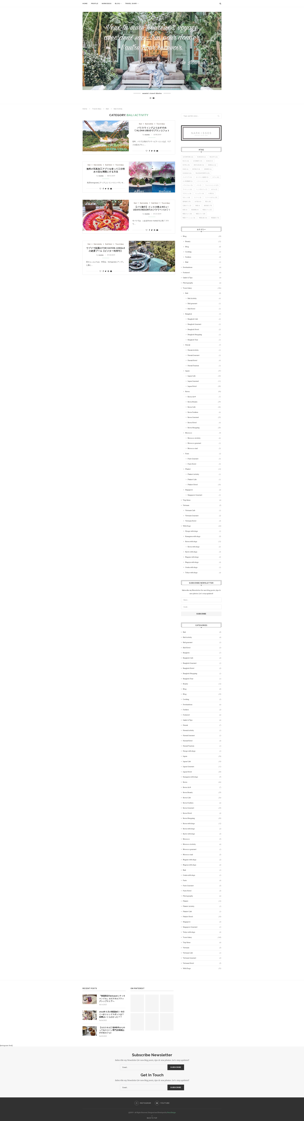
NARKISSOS (106, 3)
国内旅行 (187, 201)
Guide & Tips (202, 277)
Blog (117, 3)
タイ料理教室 (187, 181)
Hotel (186, 165)
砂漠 (185, 209)
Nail (203, 262)
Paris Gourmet (204, 459)
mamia (147, 134)
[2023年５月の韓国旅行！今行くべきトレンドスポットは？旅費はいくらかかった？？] (90, 1015)
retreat (196, 169)
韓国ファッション (189, 218)
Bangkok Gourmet (204, 324)
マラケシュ (187, 193)
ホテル (214, 189)
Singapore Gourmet (204, 495)
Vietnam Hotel (203, 521)
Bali (107, 109)
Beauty (203, 241)
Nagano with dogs (203, 557)
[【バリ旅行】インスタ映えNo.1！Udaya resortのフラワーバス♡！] (106, 215)
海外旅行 (208, 205)
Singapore (203, 490)
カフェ (215, 177)
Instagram (199, 165)
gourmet (197, 161)
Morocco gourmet (204, 443)
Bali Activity (149, 124)
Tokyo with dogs (203, 572)
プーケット (187, 189)
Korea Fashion (204, 412)
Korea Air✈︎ (204, 396)
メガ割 (211, 193)
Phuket (203, 469)
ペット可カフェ (201, 189)
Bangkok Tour (204, 340)
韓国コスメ (200, 214)
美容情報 (195, 209)
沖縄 (197, 205)
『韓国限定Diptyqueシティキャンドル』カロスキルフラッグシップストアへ (112, 998)
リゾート (197, 197)
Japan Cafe (204, 376)
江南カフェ (187, 205)
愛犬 (208, 201)
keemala (212, 165)
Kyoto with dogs (203, 552)
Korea (203, 391)
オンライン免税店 (202, 177)
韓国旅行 (215, 218)
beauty (214, 157)
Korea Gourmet (204, 417)
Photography (202, 283)
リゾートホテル (211, 197)
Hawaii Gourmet (204, 355)
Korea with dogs (203, 541)
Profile (94, 3)
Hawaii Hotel (204, 360)
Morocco (203, 433)
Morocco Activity (204, 438)
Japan (203, 371)
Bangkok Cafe (204, 319)
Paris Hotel (204, 464)
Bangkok (201, 157)
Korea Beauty (204, 402)
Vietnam (202, 505)
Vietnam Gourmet (203, 515)
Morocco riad (204, 448)
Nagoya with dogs (203, 562)
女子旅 (198, 201)
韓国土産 (203, 218)
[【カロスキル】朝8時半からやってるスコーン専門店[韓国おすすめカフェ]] (90, 1031)
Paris (203, 453)
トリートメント (202, 181)
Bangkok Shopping (204, 334)
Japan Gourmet (204, 381)
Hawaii (209, 161)
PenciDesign (171, 1112)
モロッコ (186, 197)
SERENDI (207, 169)
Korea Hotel (204, 422)
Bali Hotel (108, 165)
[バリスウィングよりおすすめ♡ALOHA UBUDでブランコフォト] (106, 136)
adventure (188, 157)
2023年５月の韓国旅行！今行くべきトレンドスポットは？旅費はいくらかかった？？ (111, 1014)
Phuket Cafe (204, 479)
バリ (199, 185)
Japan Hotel (204, 386)
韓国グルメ (187, 214)
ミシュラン (199, 193)
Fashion (203, 257)
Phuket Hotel (204, 484)
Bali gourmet (204, 303)
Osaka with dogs (203, 567)
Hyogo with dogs (203, 531)
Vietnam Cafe (203, 510)
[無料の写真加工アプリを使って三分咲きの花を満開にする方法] (152, 177)
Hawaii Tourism (204, 365)
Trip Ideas (202, 500)
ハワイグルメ (187, 185)
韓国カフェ (207, 209)
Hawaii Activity (204, 350)
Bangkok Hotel (204, 329)
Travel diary (131, 3)
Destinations (202, 267)
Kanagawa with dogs (203, 536)
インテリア (187, 177)
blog (186, 161)
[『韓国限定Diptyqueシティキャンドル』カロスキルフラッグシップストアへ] (90, 999)
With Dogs (202, 526)
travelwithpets (202, 173)
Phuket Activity (204, 474)
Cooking (203, 252)
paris (185, 169)
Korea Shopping (204, 427)
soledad (187, 173)
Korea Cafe (204, 407)
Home (85, 3)
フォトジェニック (211, 185)
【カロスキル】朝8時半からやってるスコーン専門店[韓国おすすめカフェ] (112, 1030)
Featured (202, 272)
